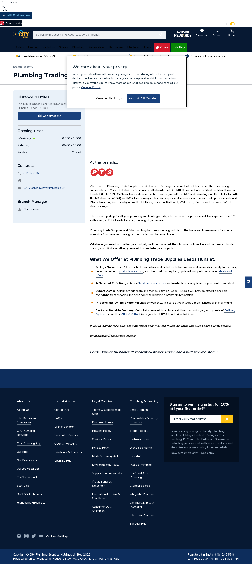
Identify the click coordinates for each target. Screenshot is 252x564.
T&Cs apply (206, 453)
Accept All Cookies (143, 99)
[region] (127, 82)
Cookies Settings (109, 98)
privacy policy (197, 447)
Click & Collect (130, 314)
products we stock (131, 271)
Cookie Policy (90, 87)
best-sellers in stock (152, 283)
